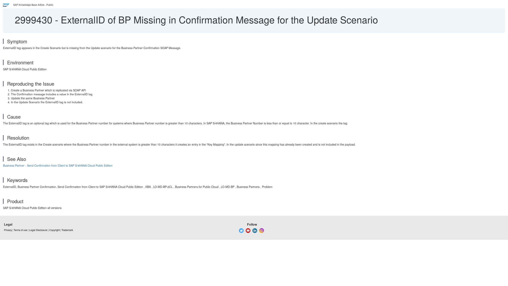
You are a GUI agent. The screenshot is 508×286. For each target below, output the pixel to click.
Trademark (67, 230)
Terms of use (20, 230)
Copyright (54, 230)
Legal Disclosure (38, 230)
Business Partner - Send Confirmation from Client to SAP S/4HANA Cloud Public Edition (58, 165)
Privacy (8, 230)
